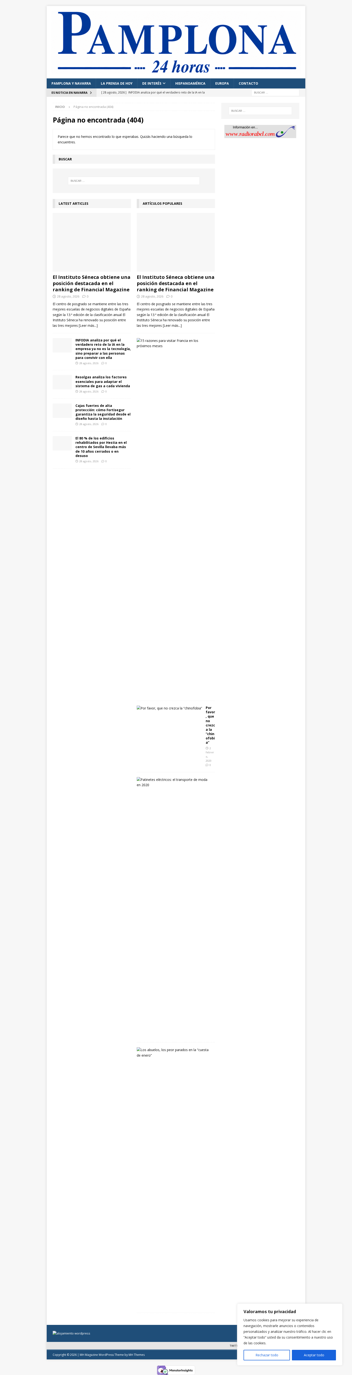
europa (222, 83)
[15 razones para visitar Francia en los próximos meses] (174, 343)
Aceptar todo (314, 1355)
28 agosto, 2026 (68, 296)
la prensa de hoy (116, 83)
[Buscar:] (275, 92)
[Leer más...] (88, 325)
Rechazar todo (266, 1355)
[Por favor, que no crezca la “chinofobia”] (169, 708)
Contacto (248, 83)
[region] (289, 1334)
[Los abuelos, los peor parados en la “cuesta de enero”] (174, 1052)
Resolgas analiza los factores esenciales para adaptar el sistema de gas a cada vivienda (102, 381)
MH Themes (137, 1355)
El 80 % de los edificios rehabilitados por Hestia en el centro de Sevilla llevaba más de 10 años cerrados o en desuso (101, 447)
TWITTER (235, 1345)
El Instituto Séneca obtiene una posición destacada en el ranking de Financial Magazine (92, 283)
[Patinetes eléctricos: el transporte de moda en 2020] (174, 782)
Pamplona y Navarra (71, 83)
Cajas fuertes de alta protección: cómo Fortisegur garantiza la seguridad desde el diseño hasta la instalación (103, 412)
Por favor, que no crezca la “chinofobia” (210, 725)
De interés (151, 83)
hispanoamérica (190, 83)
